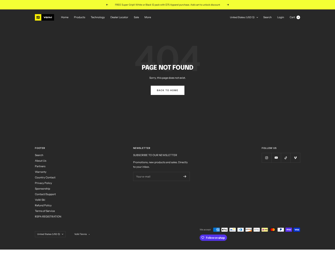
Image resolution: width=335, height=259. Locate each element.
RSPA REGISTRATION (48, 216)
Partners (40, 166)
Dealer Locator (119, 17)
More (147, 17)
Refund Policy (43, 205)
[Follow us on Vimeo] (295, 157)
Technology (98, 17)
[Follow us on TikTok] (286, 157)
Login (280, 17)
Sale (136, 17)
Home (64, 17)
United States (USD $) (242, 17)
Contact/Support (45, 194)
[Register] (184, 176)
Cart (294, 17)
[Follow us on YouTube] (276, 157)
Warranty (40, 171)
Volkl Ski (40, 199)
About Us (40, 160)
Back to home (167, 90)
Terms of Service (45, 211)
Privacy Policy (43, 183)
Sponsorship (42, 188)
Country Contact (45, 177)
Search (267, 17)
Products (79, 17)
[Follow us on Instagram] (266, 157)
